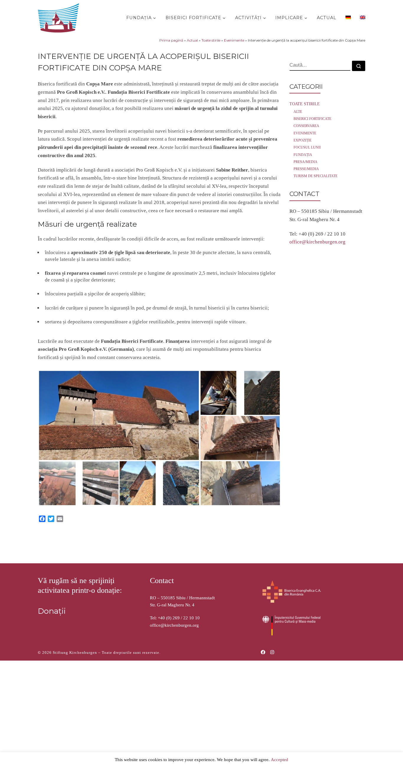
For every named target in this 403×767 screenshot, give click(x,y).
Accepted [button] (279, 759)
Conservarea (306, 126)
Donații (52, 611)
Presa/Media (305, 162)
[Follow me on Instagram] (272, 652)
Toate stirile (211, 40)
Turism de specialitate (316, 176)
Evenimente (234, 40)
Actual (192, 40)
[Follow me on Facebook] (263, 652)
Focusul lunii (307, 147)
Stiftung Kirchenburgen (75, 652)
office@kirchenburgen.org (317, 242)
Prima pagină (171, 40)
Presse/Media (306, 169)
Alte (298, 112)
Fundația (303, 155)
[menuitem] (347, 17)
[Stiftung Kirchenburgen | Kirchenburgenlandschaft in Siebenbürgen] (60, 16)
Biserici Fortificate (312, 119)
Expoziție (303, 140)
